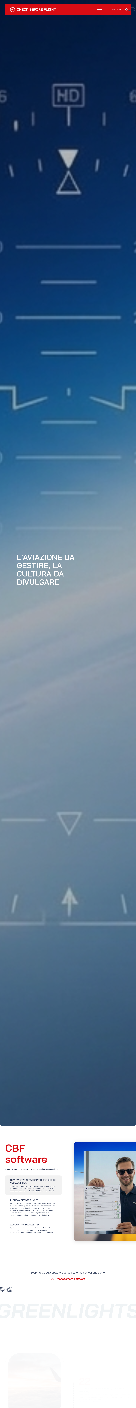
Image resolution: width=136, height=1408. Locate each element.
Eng (119, 9)
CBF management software (68, 1278)
